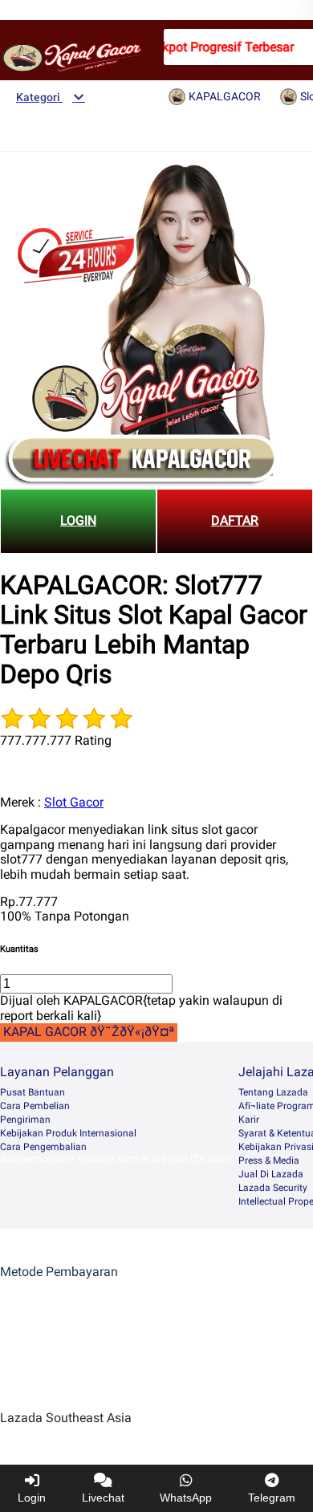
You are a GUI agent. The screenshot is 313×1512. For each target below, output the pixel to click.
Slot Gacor (74, 802)
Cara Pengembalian (43, 1146)
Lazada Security (272, 1187)
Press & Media (268, 1160)
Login (32, 1497)
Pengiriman (25, 1119)
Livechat (103, 1497)
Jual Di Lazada (270, 1174)
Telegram (271, 1497)
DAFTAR (234, 520)
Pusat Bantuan (32, 1092)
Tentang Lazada (273, 1092)
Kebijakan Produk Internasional (68, 1133)
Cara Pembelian (35, 1106)
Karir (248, 1119)
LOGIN (78, 520)
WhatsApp (186, 1497)
